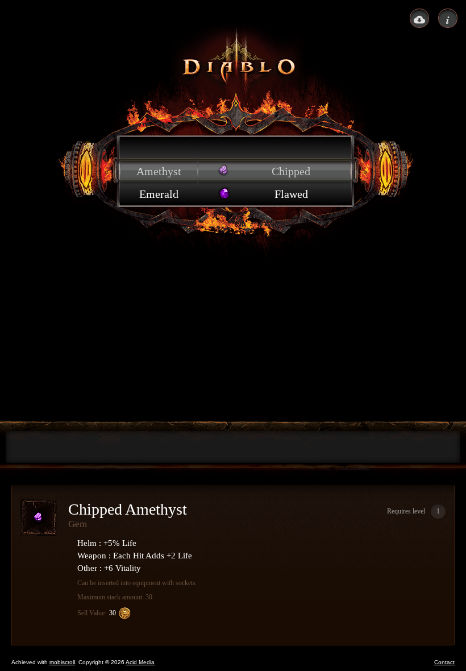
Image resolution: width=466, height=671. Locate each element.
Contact (444, 662)
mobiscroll (62, 662)
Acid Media (140, 662)
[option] (158, 148)
